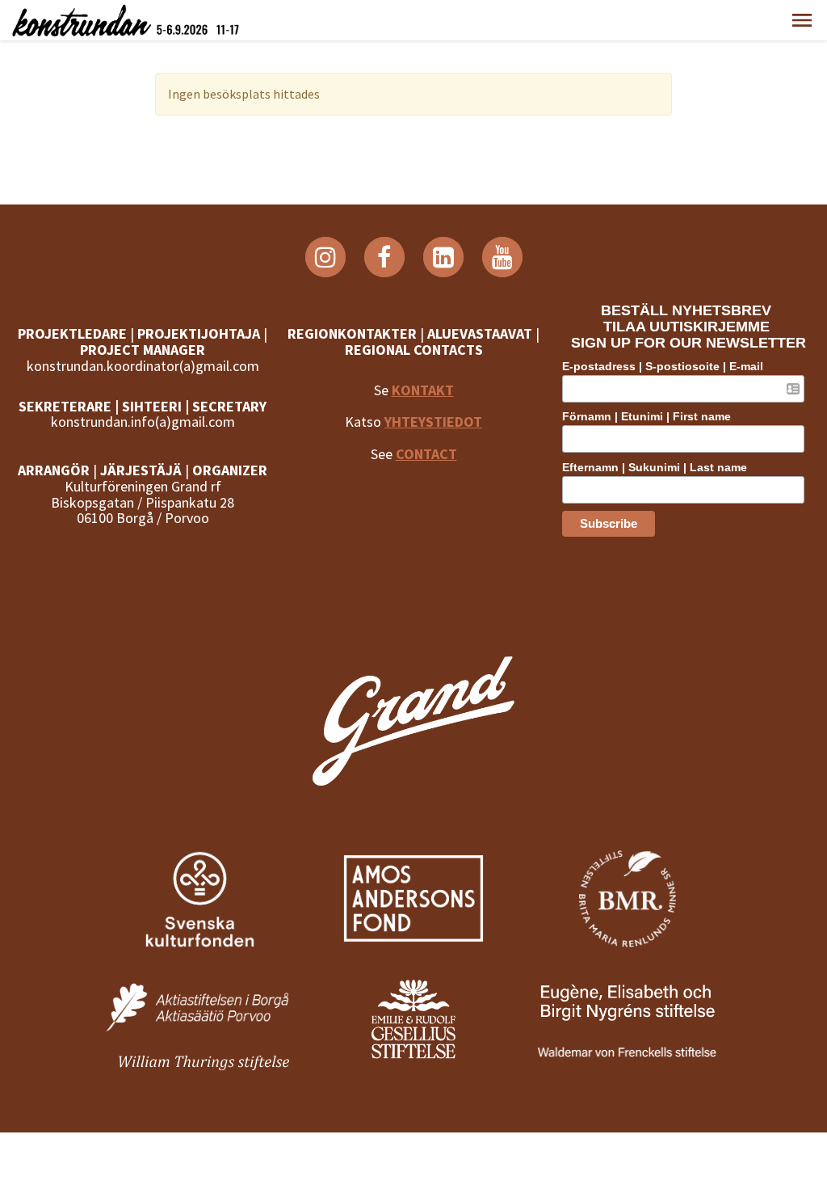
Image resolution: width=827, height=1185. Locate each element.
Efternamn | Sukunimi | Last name (654, 467)
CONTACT (426, 454)
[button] (802, 20)
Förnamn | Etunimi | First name (646, 416)
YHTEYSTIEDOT (433, 421)
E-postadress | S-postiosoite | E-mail (662, 366)
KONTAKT (423, 390)
